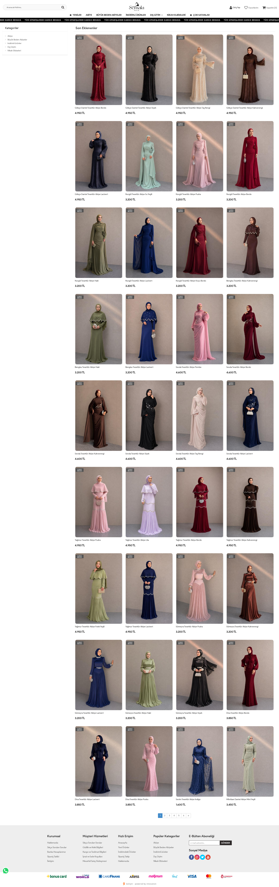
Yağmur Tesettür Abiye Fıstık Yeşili (89, 626)
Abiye (89, 15)
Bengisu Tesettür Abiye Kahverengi (241, 281)
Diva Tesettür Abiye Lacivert (87, 799)
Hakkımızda (52, 842)
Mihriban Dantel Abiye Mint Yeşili (240, 799)
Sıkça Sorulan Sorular (57, 847)
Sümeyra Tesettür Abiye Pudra (189, 626)
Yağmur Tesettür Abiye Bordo (189, 540)
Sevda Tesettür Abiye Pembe (188, 367)
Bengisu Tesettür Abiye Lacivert (139, 367)
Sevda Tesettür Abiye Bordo (238, 367)
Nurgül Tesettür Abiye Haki (87, 281)
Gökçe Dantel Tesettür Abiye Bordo (90, 108)
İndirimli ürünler (136, 15)
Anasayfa (122, 842)
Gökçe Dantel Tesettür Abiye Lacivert (91, 194)
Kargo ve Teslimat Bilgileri (94, 852)
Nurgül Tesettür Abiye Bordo (239, 194)
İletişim (50, 861)
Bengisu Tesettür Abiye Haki (87, 367)
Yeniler (76, 15)
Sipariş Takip (124, 856)
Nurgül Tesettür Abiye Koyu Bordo (191, 281)
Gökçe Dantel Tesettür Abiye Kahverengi (244, 108)
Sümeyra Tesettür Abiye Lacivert (89, 713)
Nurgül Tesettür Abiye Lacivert (138, 281)
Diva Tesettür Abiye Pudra (136, 799)
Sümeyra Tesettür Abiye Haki (138, 713)
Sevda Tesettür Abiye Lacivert (239, 453)
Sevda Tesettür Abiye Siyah (137, 453)
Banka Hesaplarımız (56, 852)
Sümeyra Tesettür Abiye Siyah (189, 713)
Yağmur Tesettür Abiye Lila (137, 540)
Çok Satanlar (201, 15)
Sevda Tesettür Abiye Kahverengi (89, 453)
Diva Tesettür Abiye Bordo (237, 713)
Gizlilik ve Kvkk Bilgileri (93, 847)
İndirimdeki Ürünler (127, 852)
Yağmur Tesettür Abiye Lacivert (139, 626)
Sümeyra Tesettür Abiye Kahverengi (242, 626)
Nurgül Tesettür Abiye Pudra (188, 194)
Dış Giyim (155, 15)
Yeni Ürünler (123, 847)
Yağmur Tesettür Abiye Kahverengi (241, 540)
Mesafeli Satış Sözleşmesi (95, 861)
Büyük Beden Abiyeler (108, 15)
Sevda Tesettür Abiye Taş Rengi (189, 453)
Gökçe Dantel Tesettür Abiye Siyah (140, 108)
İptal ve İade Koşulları (92, 856)
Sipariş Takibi (53, 856)
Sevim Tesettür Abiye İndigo (188, 799)
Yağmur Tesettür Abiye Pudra (88, 540)
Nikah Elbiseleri (176, 15)
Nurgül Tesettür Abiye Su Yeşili (138, 194)
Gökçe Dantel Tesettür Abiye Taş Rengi (193, 108)
